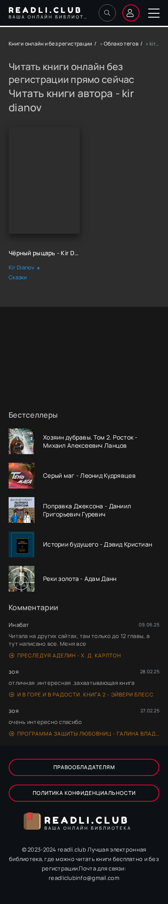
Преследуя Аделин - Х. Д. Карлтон (69, 655)
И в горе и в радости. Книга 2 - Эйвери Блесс (85, 694)
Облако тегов (121, 43)
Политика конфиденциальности (84, 793)
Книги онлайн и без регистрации (50, 43)
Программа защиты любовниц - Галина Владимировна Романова (88, 733)
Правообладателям (84, 767)
